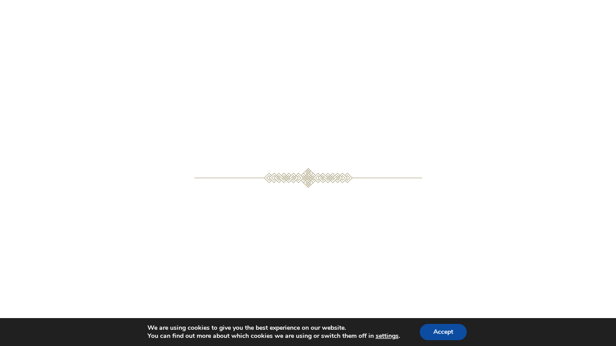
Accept (443, 332)
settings (387, 336)
